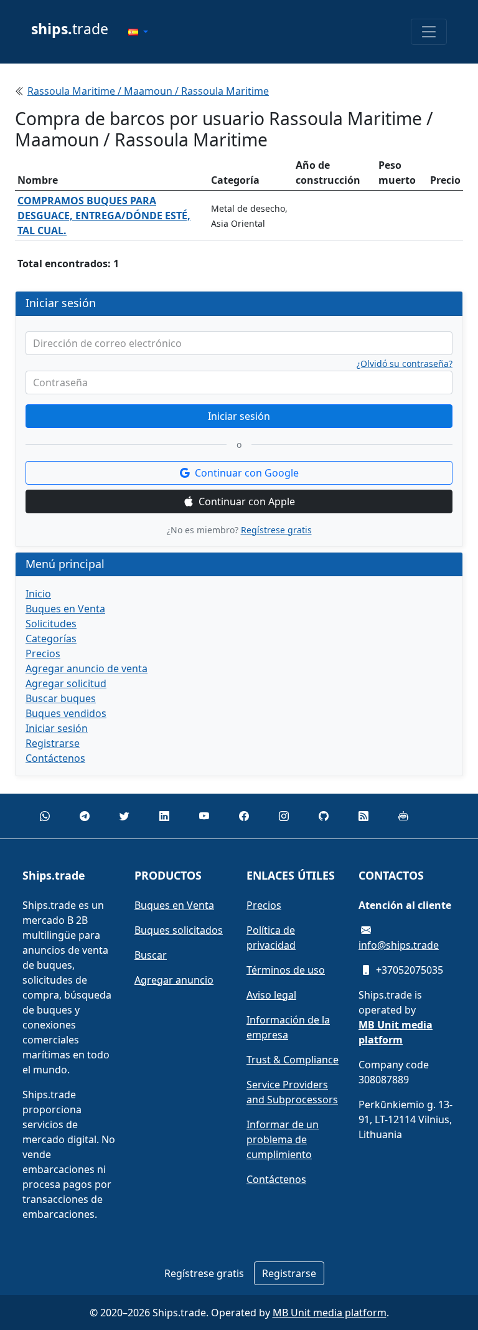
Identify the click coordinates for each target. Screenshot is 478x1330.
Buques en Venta (65, 608)
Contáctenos (55, 758)
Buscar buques (61, 698)
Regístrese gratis (276, 530)
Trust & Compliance (292, 1059)
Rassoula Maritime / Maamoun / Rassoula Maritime (148, 91)
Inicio (38, 594)
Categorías (51, 638)
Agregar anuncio (173, 980)
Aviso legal (271, 995)
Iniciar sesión (239, 416)
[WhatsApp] (45, 816)
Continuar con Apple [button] (247, 501)
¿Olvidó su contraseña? (404, 363)
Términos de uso (285, 970)
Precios (43, 653)
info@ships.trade (398, 945)
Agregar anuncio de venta (87, 668)
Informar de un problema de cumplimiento (282, 1139)
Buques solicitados (178, 930)
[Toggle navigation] (429, 32)
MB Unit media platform (330, 1312)
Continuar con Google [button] (247, 473)
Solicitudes (51, 623)
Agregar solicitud (66, 683)
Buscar (150, 955)
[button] (138, 31)
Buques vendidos (66, 713)
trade (69, 29)
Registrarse (53, 743)
